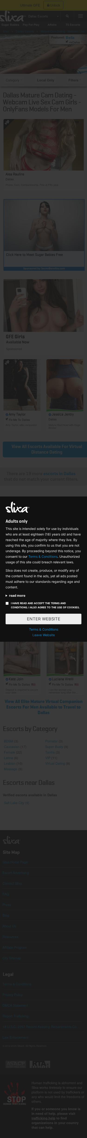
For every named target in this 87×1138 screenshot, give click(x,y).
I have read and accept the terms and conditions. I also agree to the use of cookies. (45, 605)
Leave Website (43, 635)
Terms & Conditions (43, 556)
